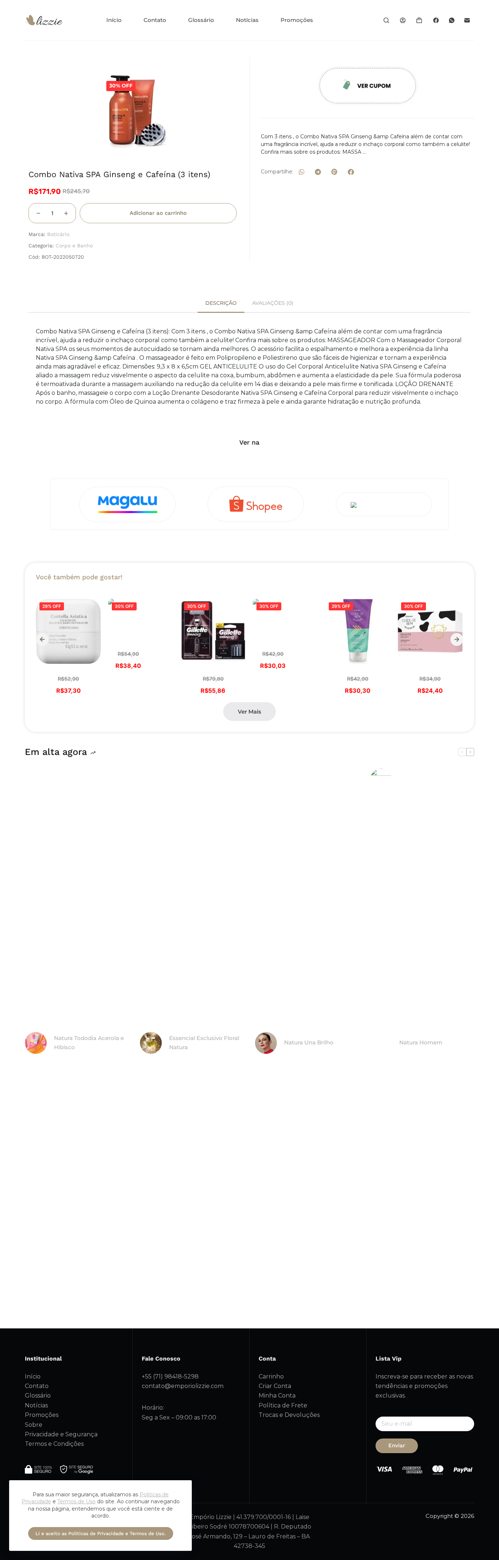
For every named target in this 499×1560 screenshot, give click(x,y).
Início (114, 19)
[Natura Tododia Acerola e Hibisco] (36, 1043)
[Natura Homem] (381, 1042)
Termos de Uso (76, 1501)
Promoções (297, 19)
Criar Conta (275, 1386)
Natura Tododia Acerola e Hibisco (89, 1043)
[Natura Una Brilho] (266, 1043)
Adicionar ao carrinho (158, 213)
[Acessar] (402, 20)
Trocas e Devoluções (289, 1414)
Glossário (201, 19)
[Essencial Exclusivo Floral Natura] (151, 1043)
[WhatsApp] (452, 20)
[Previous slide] (42, 639)
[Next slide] (456, 639)
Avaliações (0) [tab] (272, 303)
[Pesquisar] (386, 20)
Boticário (58, 234)
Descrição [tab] (221, 303)
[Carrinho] (419, 20)
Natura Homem (420, 1042)
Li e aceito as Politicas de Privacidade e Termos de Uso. (100, 1533)
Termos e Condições (54, 1443)
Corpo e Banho (74, 245)
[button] (301, 172)
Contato (155, 19)
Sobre (33, 1424)
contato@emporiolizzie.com (183, 1386)
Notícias (247, 19)
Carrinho (271, 1376)
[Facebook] (436, 20)
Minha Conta (277, 1395)
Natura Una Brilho (309, 1042)
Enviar (396, 1445)
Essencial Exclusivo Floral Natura (204, 1043)
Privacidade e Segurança (61, 1434)
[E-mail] (467, 20)
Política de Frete (283, 1405)
